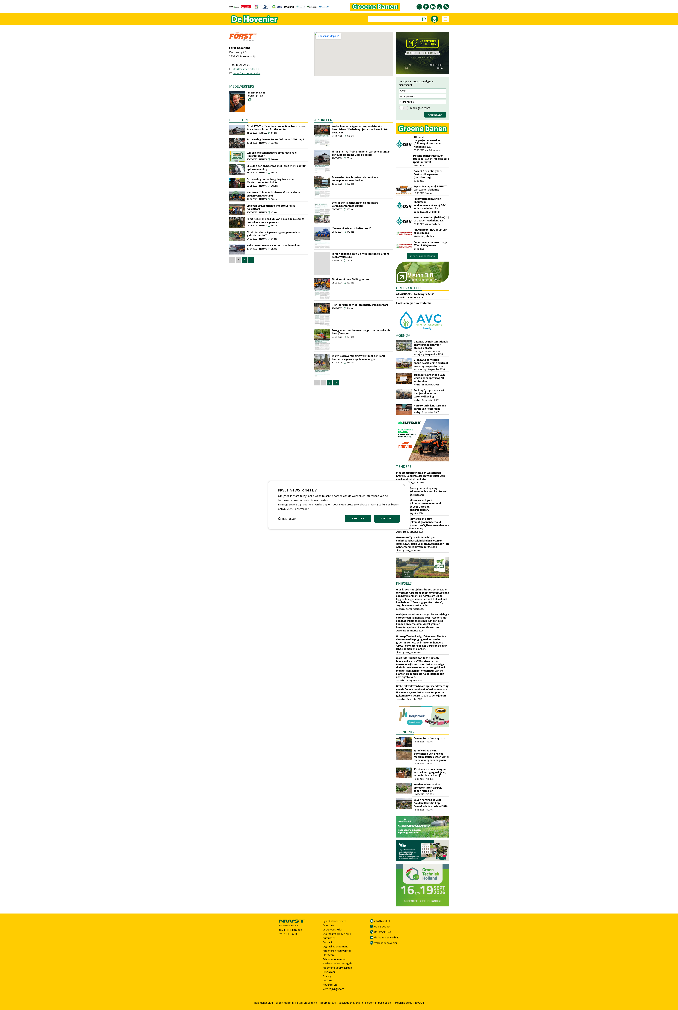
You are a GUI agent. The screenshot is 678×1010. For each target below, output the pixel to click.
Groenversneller (333, 929)
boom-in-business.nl (379, 1002)
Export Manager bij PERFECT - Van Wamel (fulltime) (431, 188)
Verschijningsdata (333, 989)
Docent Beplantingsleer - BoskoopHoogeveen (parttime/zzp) (429, 174)
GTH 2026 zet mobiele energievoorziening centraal (431, 361)
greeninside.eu (403, 1002)
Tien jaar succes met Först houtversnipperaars (360, 304)
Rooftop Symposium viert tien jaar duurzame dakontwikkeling (429, 393)
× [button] (404, 485)
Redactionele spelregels (337, 963)
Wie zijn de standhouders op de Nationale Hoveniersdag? (272, 154)
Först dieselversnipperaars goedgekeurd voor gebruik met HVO (274, 233)
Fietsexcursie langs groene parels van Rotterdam (430, 407)
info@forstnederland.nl (246, 69)
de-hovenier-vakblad (386, 937)
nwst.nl (419, 1002)
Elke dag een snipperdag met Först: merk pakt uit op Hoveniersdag (277, 167)
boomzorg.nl (328, 1002)
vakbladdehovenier (385, 943)
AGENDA (403, 335)
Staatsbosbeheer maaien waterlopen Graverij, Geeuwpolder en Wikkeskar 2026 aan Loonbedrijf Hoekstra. (420, 476)
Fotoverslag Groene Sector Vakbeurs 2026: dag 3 (275, 139)
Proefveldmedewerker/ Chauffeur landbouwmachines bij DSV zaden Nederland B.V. (429, 203)
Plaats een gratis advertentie (414, 303)
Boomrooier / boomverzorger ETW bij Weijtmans (431, 243)
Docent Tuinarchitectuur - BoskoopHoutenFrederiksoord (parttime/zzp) (431, 159)
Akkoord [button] (386, 518)
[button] (287, 518)
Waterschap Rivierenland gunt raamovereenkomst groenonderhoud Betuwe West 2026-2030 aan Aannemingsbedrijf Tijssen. (418, 505)
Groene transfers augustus (430, 738)
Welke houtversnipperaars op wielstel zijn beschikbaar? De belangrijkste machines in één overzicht (360, 129)
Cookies (327, 980)
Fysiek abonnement (334, 921)
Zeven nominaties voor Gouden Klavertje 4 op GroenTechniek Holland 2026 (430, 803)
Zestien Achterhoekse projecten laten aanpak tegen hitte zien (428, 787)
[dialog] (339, 505)
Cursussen (329, 938)
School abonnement (335, 959)
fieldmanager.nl (263, 1002)
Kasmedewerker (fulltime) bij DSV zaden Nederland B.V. (431, 219)
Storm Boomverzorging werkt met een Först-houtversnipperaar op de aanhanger (359, 357)
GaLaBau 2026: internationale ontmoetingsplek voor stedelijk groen (431, 345)
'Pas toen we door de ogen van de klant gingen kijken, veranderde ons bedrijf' (430, 772)
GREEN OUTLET (409, 287)
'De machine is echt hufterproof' (351, 228)
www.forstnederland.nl (246, 73)
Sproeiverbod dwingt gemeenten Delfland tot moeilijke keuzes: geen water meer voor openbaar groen (431, 755)
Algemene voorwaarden (337, 967)
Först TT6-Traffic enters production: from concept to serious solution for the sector (277, 127)
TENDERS (403, 466)
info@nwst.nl (382, 921)
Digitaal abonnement (335, 946)
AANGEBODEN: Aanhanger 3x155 (415, 294)
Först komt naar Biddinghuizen (350, 279)
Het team (329, 955)
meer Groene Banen (422, 256)
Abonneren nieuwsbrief (337, 950)
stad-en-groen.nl (307, 1002)
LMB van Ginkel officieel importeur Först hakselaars (271, 207)
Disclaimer (329, 972)
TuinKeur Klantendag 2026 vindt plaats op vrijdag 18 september (429, 378)
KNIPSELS (404, 583)
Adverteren (330, 984)
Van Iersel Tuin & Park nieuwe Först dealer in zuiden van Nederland (273, 194)
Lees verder (301, 509)
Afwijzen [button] (358, 518)
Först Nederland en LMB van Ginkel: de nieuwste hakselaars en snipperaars (275, 220)
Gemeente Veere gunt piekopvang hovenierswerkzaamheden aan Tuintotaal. (421, 489)
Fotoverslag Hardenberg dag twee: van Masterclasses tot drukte (270, 180)
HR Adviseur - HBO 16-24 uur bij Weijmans (430, 231)
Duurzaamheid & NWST (337, 933)
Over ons (328, 925)
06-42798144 (382, 932)
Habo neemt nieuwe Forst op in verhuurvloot (273, 245)
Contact (327, 942)
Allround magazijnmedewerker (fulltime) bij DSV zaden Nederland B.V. (427, 141)
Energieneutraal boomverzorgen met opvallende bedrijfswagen (361, 332)
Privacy (327, 976)
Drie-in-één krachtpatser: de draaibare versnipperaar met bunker (355, 178)
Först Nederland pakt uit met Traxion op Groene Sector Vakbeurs (360, 255)
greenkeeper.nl (285, 1002)
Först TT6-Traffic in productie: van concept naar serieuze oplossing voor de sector (361, 153)
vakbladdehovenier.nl (351, 1002)
